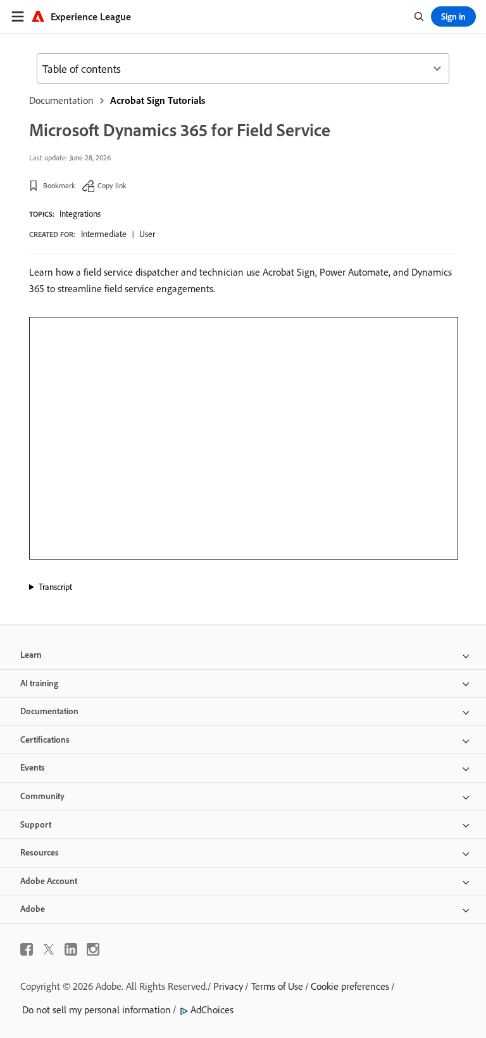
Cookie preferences (350, 986)
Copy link (112, 185)
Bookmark (59, 185)
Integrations (80, 213)
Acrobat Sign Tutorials (157, 100)
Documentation (61, 100)
